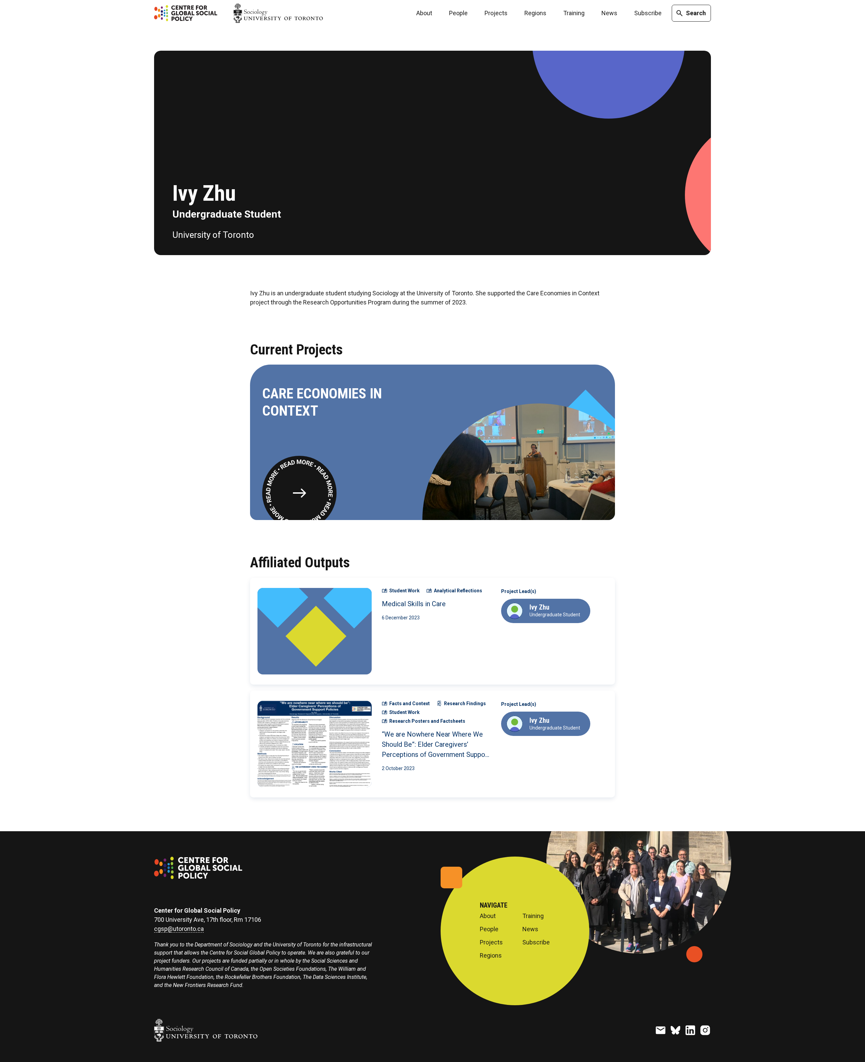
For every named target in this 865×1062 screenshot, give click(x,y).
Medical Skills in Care (414, 603)
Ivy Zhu (539, 607)
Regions (535, 13)
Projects (496, 13)
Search (696, 13)
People (458, 13)
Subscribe (648, 13)
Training (574, 13)
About (424, 13)
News (609, 13)
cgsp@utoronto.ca (179, 929)
